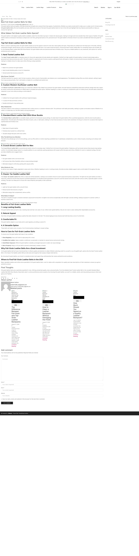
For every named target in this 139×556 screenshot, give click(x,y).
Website (3, 393)
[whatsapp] (15, 278)
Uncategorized (109, 25)
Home (3, 16)
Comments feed (109, 39)
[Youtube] (22, 1)
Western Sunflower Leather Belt (11, 87)
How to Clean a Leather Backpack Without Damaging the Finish (46, 313)
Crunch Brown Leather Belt (10, 148)
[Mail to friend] (10, 278)
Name (3, 382)
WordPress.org (109, 41)
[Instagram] (20, 1)
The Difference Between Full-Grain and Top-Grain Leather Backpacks (16, 314)
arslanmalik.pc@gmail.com (22, 24)
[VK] (6, 278)
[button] (95, 7)
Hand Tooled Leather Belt (10, 57)
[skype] (16, 278)
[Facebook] (4, 278)
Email (2, 387)
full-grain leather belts (7, 28)
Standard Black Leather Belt (10, 118)
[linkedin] (12, 278)
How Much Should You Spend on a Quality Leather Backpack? (77, 310)
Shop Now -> (86, 1)
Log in (107, 34)
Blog (7, 16)
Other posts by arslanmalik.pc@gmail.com (20, 286)
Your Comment (4, 355)
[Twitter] (2, 278)
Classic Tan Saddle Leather (10, 176)
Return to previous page (131, 16)
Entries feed (108, 36)
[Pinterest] (8, 278)
